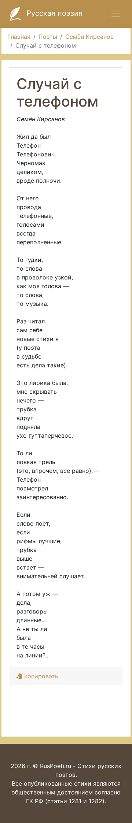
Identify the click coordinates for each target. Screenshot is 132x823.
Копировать (40, 676)
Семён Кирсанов (89, 36)
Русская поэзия (53, 13)
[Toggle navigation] (116, 14)
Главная (18, 36)
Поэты (47, 36)
